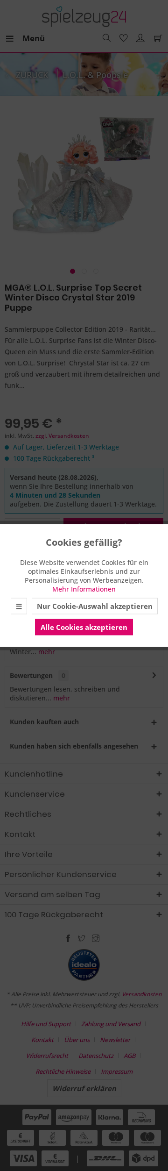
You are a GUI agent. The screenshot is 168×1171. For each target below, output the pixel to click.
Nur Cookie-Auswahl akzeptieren (95, 606)
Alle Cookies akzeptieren (84, 627)
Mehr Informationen (84, 589)
